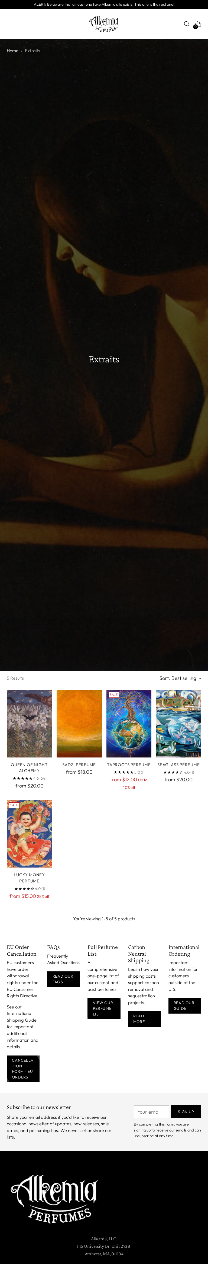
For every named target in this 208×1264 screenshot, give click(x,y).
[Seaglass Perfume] (178, 723)
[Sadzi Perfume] (79, 723)
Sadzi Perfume (79, 764)
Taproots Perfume (129, 764)
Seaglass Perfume (178, 764)
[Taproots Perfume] (129, 723)
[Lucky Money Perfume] (29, 834)
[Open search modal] (186, 23)
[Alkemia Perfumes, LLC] (104, 24)
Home (12, 50)
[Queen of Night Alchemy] (29, 723)
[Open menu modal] (9, 23)
